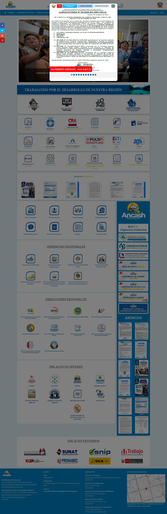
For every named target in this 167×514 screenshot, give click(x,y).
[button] (52, 40)
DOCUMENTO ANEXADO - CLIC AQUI (70, 69)
